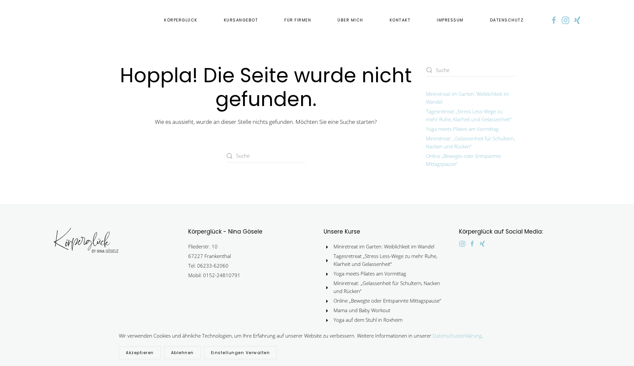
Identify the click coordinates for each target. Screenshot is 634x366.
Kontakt (400, 20)
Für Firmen (297, 20)
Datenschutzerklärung (457, 335)
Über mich (350, 20)
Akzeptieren (140, 352)
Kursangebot (241, 20)
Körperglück (180, 20)
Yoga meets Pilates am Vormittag (462, 129)
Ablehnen (182, 352)
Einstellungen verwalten (240, 352)
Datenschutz (507, 20)
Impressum (450, 20)
